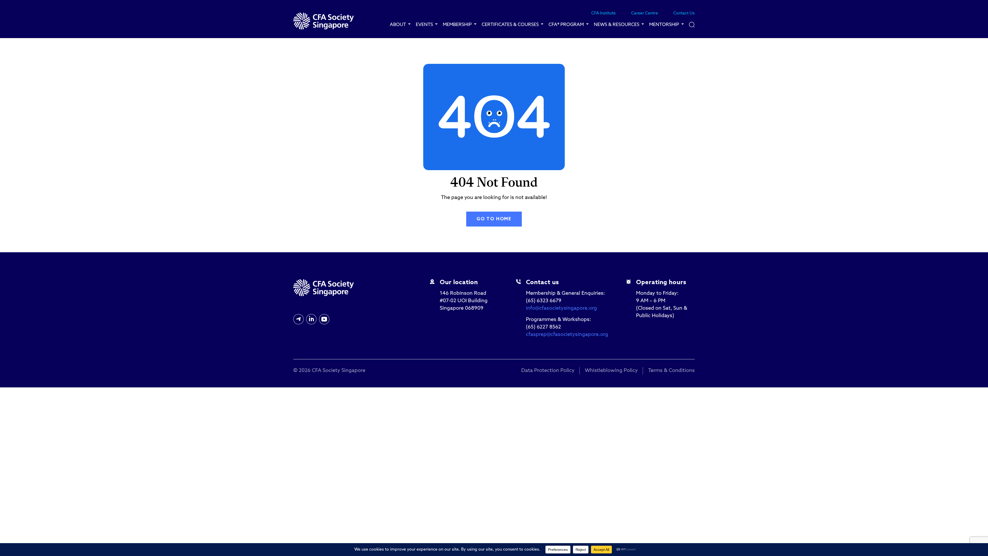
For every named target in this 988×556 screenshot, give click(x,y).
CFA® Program (567, 24)
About (398, 24)
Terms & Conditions (671, 370)
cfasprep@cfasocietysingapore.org (567, 334)
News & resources (617, 24)
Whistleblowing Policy (611, 370)
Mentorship (664, 24)
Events (425, 24)
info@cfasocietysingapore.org (561, 308)
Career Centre (644, 13)
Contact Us (684, 13)
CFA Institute (603, 13)
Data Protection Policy (548, 370)
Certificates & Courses (511, 24)
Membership (458, 24)
